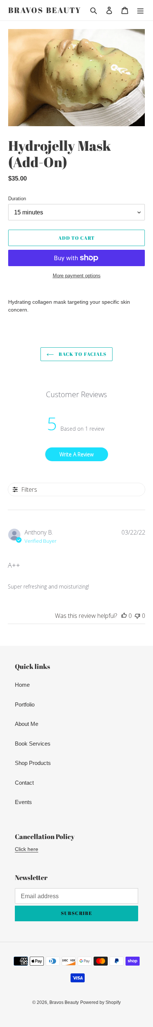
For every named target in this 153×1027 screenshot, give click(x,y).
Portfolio (25, 704)
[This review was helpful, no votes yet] (124, 616)
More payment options (77, 275)
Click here (26, 849)
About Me (26, 724)
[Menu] (140, 10)
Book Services (33, 743)
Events (23, 802)
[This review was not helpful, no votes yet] (137, 616)
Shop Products (33, 763)
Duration (17, 198)
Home (22, 685)
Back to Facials (82, 354)
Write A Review (76, 454)
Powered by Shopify (100, 1002)
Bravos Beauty (44, 10)
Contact (24, 782)
